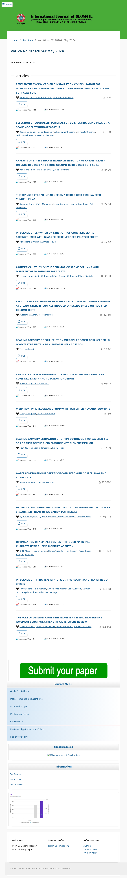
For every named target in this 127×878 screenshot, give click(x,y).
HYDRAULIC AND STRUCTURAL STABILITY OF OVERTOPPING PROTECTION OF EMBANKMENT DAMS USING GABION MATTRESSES (63, 509)
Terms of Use (90, 850)
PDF (23, 105)
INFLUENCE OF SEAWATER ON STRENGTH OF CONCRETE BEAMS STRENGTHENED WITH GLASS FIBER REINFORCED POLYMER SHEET (57, 235)
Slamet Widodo (56, 551)
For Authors (15, 779)
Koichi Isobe (58, 448)
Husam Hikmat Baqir (30, 276)
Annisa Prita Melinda (57, 589)
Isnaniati (24, 98)
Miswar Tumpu (40, 551)
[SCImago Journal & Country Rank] (63, 755)
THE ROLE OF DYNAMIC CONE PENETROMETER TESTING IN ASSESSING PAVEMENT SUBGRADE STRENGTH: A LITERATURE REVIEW (59, 619)
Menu (9, 5)
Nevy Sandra (26, 589)
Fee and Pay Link (19, 737)
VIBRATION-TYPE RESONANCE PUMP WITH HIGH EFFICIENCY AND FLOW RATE (63, 409)
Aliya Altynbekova (86, 132)
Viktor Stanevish (61, 204)
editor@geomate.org (58, 846)
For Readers (15, 774)
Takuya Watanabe (46, 414)
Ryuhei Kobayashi (29, 517)
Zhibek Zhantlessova (65, 132)
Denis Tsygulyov (46, 132)
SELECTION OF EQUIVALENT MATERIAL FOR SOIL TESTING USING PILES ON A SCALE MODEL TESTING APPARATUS (63, 125)
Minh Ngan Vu (44, 170)
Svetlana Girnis (27, 204)
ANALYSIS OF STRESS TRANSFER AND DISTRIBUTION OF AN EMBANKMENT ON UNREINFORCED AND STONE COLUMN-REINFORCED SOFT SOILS (61, 163)
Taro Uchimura (45, 315)
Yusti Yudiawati (27, 349)
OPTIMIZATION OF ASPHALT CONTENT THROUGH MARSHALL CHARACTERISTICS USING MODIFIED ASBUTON (53, 544)
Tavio (53, 242)
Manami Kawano (28, 483)
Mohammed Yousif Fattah (80, 276)
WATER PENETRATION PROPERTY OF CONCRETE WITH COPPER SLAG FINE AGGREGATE (61, 475)
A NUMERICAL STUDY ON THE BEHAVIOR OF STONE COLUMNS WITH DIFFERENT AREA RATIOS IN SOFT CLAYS (57, 269)
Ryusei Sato (43, 384)
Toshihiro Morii (84, 517)
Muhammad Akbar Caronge (43, 593)
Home (14, 41)
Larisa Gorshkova (80, 204)
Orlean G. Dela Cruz (45, 627)
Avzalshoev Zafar (28, 315)
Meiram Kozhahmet (44, 136)
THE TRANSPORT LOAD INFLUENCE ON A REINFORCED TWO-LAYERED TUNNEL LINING (58, 197)
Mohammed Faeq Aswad (53, 276)
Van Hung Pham (28, 170)
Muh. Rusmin (71, 551)
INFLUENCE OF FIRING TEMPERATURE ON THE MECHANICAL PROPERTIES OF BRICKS (62, 582)
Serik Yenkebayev (25, 136)
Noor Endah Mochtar (63, 98)
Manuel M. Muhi (64, 627)
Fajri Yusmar (40, 589)
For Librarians (16, 785)
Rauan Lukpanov (28, 132)
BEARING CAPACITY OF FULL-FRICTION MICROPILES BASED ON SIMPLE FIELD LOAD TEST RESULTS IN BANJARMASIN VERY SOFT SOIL (63, 342)
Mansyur (29, 555)
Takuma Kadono (46, 483)
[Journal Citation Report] (29, 823)
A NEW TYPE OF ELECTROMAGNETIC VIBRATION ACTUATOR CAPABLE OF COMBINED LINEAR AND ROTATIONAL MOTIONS (60, 376)
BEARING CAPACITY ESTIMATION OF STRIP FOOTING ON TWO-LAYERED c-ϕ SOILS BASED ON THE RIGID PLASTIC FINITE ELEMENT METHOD (62, 441)
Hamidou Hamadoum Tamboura (35, 448)
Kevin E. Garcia (27, 627)
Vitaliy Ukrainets (44, 204)
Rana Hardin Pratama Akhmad (35, 242)
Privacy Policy (90, 853)
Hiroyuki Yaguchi (28, 384)
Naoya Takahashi (67, 517)
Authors (87, 846)
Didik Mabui (26, 551)
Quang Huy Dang (61, 170)
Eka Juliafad (75, 589)
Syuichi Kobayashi (48, 517)
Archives (28, 41)
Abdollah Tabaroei (82, 627)
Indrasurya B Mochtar (40, 98)
